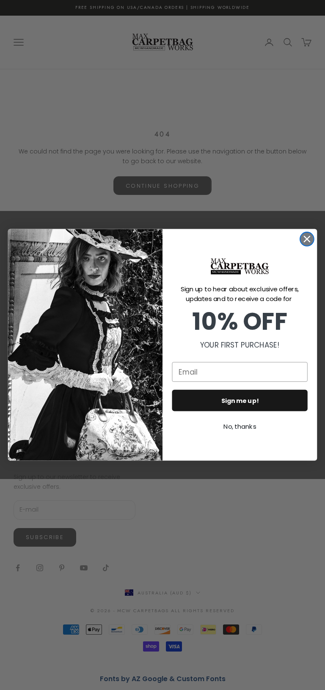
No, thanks (239, 426)
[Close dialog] (307, 239)
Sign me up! (240, 401)
